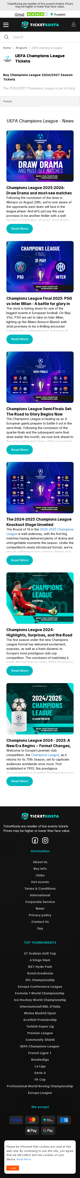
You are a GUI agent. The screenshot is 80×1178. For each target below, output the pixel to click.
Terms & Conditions (40, 888)
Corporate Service (40, 902)
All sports (22, 48)
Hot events (40, 882)
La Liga (40, 1066)
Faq (40, 928)
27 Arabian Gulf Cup (40, 953)
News (40, 908)
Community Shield (40, 1040)
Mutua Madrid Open (40, 1013)
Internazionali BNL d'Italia (40, 1006)
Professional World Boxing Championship (40, 1086)
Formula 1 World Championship (40, 993)
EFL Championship (40, 980)
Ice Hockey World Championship (40, 1000)
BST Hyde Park (40, 967)
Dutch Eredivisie (40, 973)
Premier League (40, 1033)
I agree (12, 1168)
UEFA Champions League (40, 1046)
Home (7, 48)
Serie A (40, 1073)
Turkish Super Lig (40, 1026)
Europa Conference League (40, 986)
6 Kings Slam (40, 960)
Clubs (40, 875)
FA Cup (40, 1079)
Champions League (45, 755)
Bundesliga (40, 1059)
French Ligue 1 (40, 1053)
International (40, 895)
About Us (40, 862)
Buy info (40, 869)
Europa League (40, 1093)
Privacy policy (40, 915)
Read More (19, 228)
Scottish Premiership (40, 1020)
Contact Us (40, 922)
